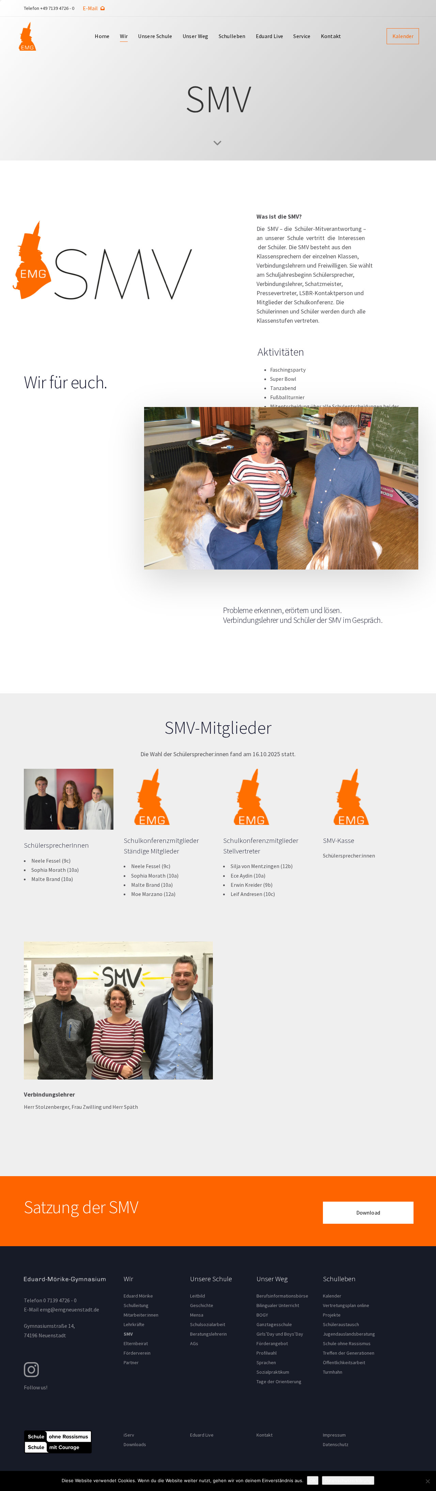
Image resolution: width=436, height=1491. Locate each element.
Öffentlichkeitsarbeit (344, 1362)
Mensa (196, 1315)
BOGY (262, 1315)
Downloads (135, 1444)
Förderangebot (272, 1343)
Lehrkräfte (134, 1324)
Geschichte (201, 1305)
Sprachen (266, 1362)
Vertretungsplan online (346, 1305)
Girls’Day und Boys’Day (279, 1334)
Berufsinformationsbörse (282, 1296)
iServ (129, 1435)
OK (313, 1480)
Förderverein (137, 1353)
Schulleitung (136, 1305)
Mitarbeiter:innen (141, 1315)
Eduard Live (202, 1435)
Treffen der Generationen (348, 1353)
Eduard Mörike (138, 1296)
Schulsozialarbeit (207, 1324)
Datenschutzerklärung (348, 1480)
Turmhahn (332, 1372)
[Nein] (427, 1481)
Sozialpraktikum (272, 1372)
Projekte (332, 1315)
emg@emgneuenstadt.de (69, 1309)
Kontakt (264, 1435)
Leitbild (197, 1296)
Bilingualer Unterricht (277, 1305)
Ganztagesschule (274, 1324)
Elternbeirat (136, 1343)
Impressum (334, 1435)
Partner (131, 1362)
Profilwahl (266, 1353)
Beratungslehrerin (208, 1334)
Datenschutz (335, 1444)
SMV (128, 1334)
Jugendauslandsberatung (349, 1334)
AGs (194, 1343)
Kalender (332, 1296)
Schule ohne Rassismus (347, 1343)
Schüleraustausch (341, 1324)
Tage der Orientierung (278, 1381)
